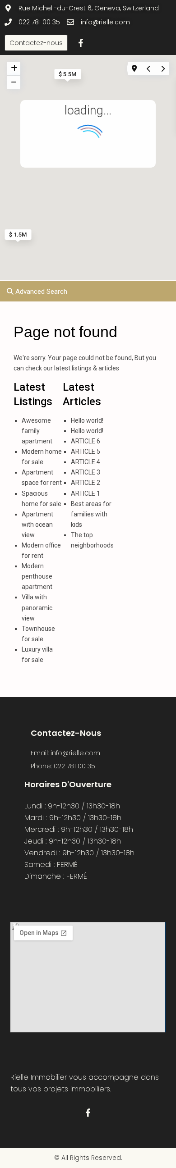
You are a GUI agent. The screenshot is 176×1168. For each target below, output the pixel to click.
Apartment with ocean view (37, 524)
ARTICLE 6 (85, 441)
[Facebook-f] (81, 43)
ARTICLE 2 (85, 482)
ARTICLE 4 (85, 461)
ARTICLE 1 (85, 493)
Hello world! (87, 420)
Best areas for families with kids (91, 514)
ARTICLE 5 (85, 451)
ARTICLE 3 (85, 472)
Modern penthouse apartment (37, 576)
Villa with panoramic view (37, 607)
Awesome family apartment (37, 431)
